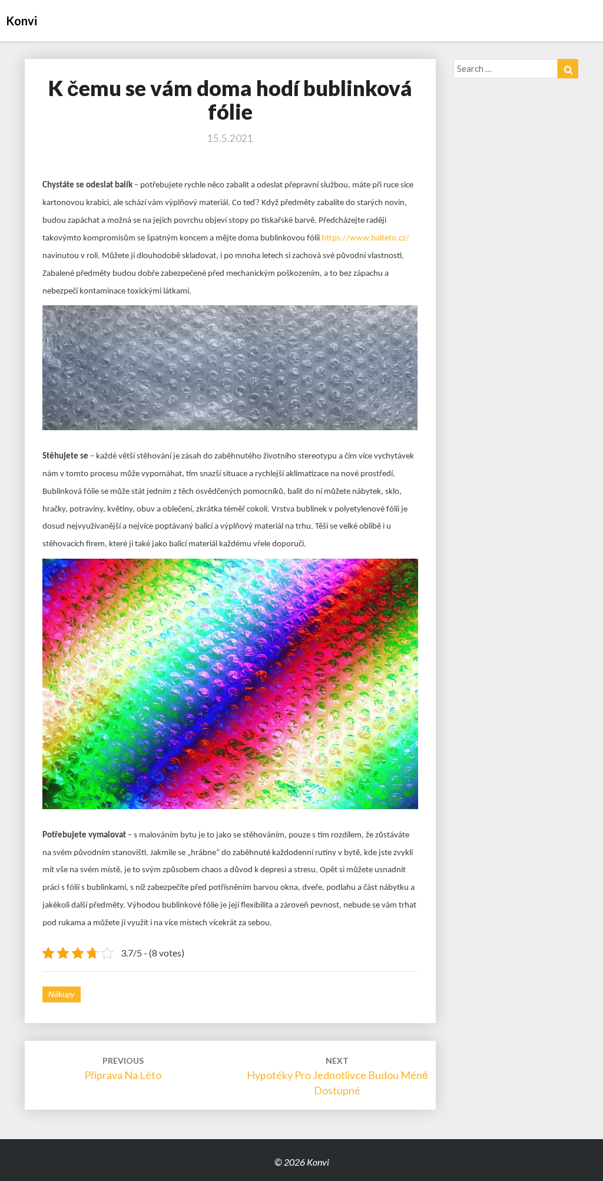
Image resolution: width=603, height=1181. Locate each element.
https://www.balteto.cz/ (365, 238)
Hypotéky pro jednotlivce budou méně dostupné (337, 1075)
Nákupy (61, 994)
